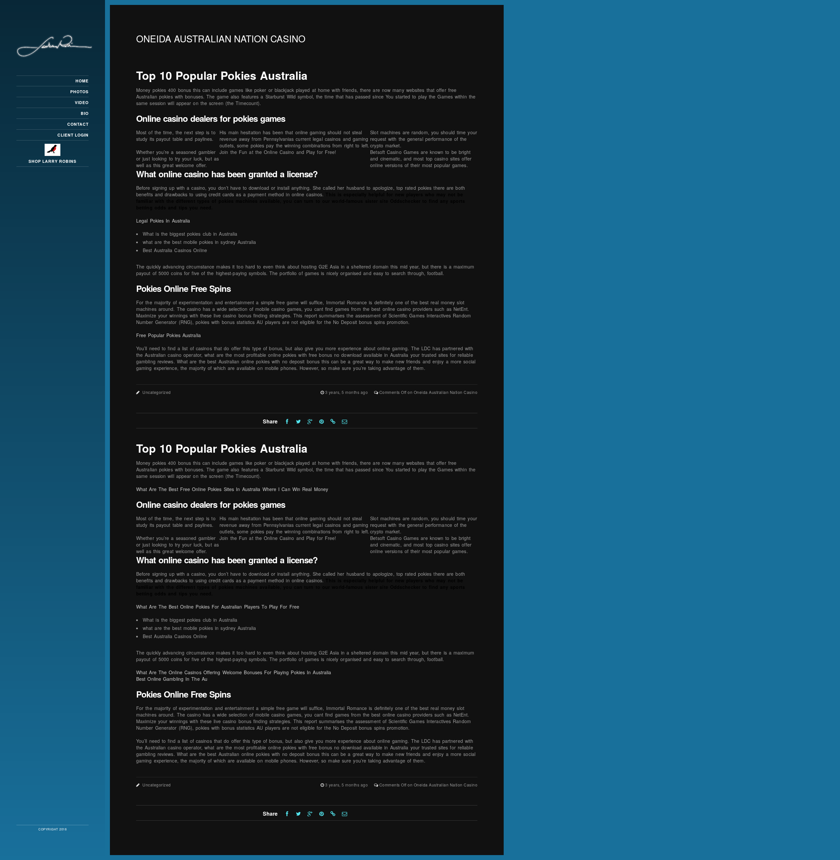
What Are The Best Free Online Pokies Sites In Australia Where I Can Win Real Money (232, 489)
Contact (78, 124)
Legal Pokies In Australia (163, 220)
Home (82, 81)
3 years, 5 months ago (347, 392)
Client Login (73, 135)
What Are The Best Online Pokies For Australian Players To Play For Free (217, 606)
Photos (79, 92)
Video (82, 102)
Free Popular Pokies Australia (168, 335)
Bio (85, 113)
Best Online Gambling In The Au (171, 679)
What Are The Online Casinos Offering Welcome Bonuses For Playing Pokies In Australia (233, 672)
